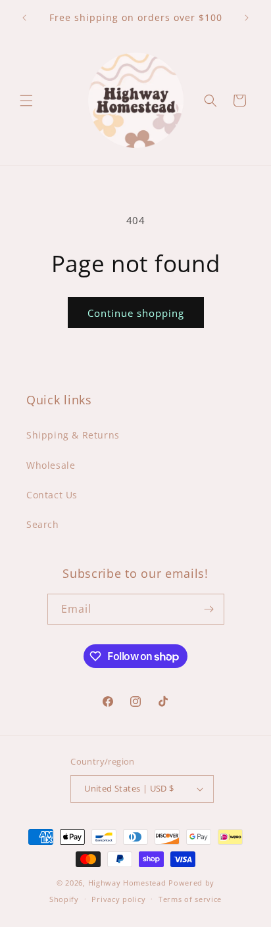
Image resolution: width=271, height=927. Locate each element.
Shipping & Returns (73, 435)
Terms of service (190, 899)
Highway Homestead (127, 883)
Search (42, 524)
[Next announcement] (246, 17)
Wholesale (50, 465)
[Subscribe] (209, 609)
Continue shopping (135, 313)
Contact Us (52, 494)
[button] (26, 100)
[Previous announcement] (24, 17)
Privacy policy (118, 899)
